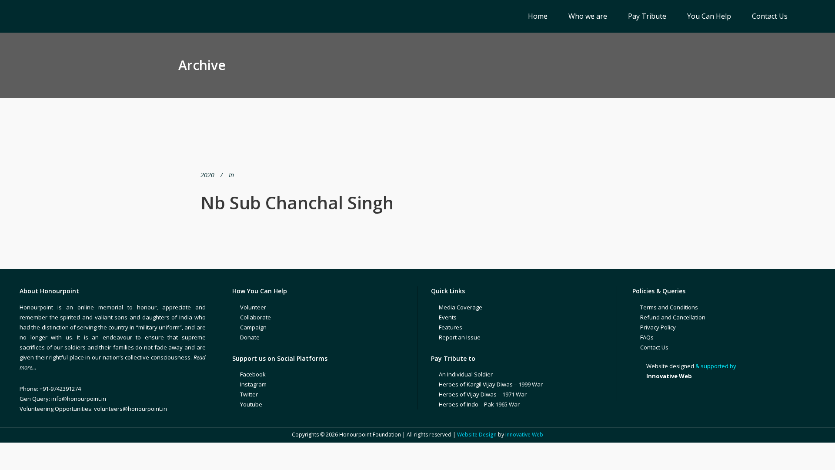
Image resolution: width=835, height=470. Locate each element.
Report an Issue (460, 337)
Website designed (670, 366)
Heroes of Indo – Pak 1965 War (479, 404)
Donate (250, 337)
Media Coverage (460, 307)
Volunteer (253, 307)
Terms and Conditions (669, 307)
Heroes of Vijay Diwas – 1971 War (483, 394)
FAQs (647, 337)
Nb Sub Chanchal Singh (297, 203)
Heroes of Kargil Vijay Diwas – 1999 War (491, 384)
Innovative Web (524, 434)
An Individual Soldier (466, 374)
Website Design (477, 434)
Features (450, 327)
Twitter (249, 394)
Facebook (253, 374)
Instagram (253, 384)
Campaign (253, 327)
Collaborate (255, 317)
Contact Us (654, 347)
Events (448, 317)
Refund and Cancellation (672, 317)
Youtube (251, 404)
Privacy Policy (658, 327)
